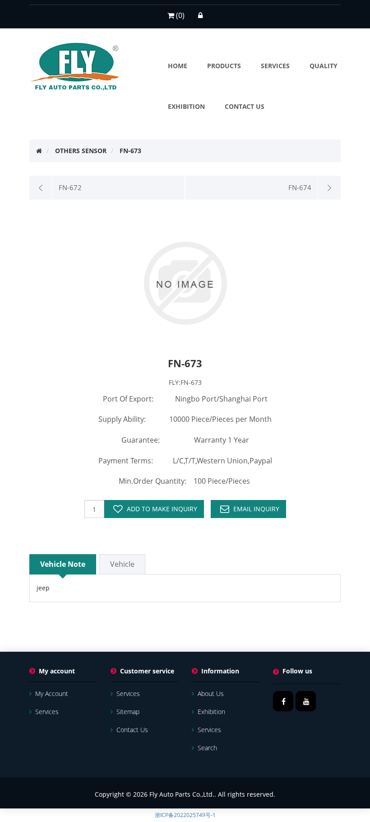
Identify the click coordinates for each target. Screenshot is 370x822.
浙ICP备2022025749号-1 (185, 815)
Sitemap (127, 711)
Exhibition (211, 711)
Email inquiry (256, 508)
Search (207, 747)
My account (51, 693)
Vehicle (122, 564)
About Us (211, 693)
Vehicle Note (62, 564)
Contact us (132, 729)
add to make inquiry (162, 508)
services (47, 711)
